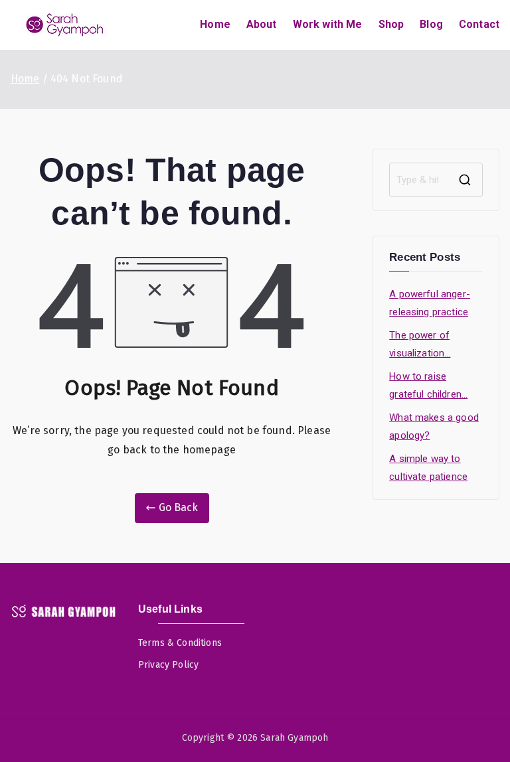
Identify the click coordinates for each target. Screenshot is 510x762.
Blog (431, 24)
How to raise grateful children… (428, 385)
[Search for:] (436, 179)
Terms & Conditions (180, 642)
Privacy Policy (168, 664)
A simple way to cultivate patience (428, 468)
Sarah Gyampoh (294, 737)
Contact (479, 24)
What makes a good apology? (434, 426)
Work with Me (328, 24)
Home (215, 24)
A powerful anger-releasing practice (429, 303)
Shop (391, 24)
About (261, 24)
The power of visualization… (419, 344)
